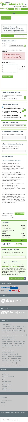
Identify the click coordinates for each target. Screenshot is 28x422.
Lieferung (4, 388)
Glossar (4, 383)
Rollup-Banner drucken (7, 365)
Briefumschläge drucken (18, 330)
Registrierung (5, 374)
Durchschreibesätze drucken (19, 335)
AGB (2, 399)
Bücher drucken (16, 332)
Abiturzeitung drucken (7, 324)
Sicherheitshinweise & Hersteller (11, 160)
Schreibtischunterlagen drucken (9, 354)
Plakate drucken (15, 347)
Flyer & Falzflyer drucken (19, 341)
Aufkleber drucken (20, 326)
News (3, 379)
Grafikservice (5, 386)
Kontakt (3, 405)
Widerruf (3, 402)
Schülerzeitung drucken (7, 352)
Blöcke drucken (18, 328)
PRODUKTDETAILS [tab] (20, 35)
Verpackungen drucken (16, 358)
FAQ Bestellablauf (6, 381)
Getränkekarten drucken (19, 343)
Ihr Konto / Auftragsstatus (8, 376)
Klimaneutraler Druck (7, 389)
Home (3, 373)
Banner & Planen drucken (8, 328)
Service (4, 378)
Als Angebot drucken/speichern (19, 244)
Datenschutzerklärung (6, 400)
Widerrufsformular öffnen (10, 420)
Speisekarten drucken (7, 356)
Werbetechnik (16, 360)
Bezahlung (3, 404)
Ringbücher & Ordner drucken (9, 362)
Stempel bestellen (17, 356)
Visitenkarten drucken (7, 360)
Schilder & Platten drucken (8, 350)
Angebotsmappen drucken (8, 326)
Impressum (4, 397)
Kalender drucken (19, 345)
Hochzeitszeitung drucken (8, 345)
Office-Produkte (5, 358)
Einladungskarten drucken (8, 337)
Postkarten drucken (18, 365)
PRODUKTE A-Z (6, 18)
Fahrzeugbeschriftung (7, 341)
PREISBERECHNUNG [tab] (8, 35)
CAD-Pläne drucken (6, 335)
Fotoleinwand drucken (7, 343)
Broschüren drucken (6, 332)
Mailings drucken (6, 347)
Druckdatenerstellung (7, 384)
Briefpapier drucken (6, 330)
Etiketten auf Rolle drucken (8, 339)
